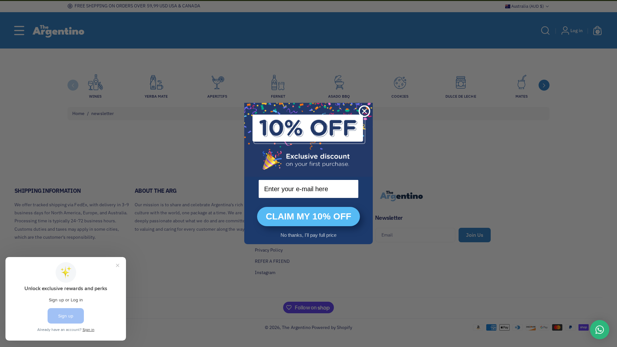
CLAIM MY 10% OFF (308, 216)
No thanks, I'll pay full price (308, 235)
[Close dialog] (364, 111)
